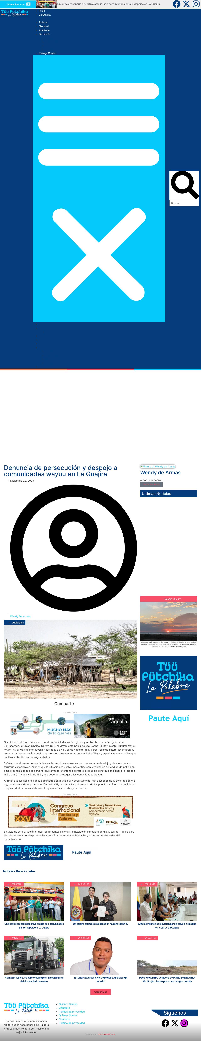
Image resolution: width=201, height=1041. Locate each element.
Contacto (64, 1007)
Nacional (44, 26)
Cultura (49, 49)
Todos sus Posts (151, 484)
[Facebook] (177, 4)
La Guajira (45, 14)
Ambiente (44, 30)
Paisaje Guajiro (47, 53)
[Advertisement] (100, 438)
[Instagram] (196, 4)
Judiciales (51, 18)
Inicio (42, 10)
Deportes (50, 45)
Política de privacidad (72, 1011)
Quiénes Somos (68, 1004)
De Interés (44, 34)
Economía (51, 41)
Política (43, 22)
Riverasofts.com (106, 1034)
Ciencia (49, 38)
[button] (99, 188)
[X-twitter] (186, 4)
